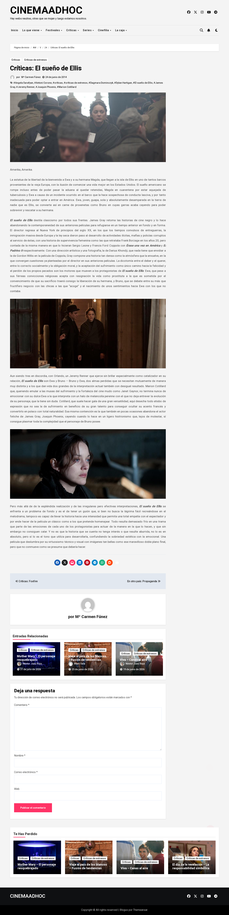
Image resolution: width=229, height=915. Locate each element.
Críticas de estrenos (35, 59)
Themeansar (140, 909)
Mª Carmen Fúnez (31, 77)
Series (87, 30)
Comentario (21, 705)
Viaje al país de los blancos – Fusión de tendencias (87, 658)
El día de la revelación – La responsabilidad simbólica (190, 866)
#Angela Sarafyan (23, 82)
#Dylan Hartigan (123, 82)
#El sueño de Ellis (143, 82)
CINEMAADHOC (46, 10)
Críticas (71, 30)
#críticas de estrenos (76, 82)
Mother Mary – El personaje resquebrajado (36, 658)
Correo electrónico (26, 772)
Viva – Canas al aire (133, 659)
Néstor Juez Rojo (32, 663)
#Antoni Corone (43, 82)
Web (16, 788)
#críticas (58, 82)
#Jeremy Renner (25, 87)
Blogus (124, 909)
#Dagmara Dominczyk (101, 82)
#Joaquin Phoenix (46, 87)
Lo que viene (31, 30)
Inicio (14, 30)
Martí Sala (79, 663)
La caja (120, 30)
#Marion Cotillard (66, 87)
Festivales (53, 30)
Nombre (19, 755)
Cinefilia (104, 30)
